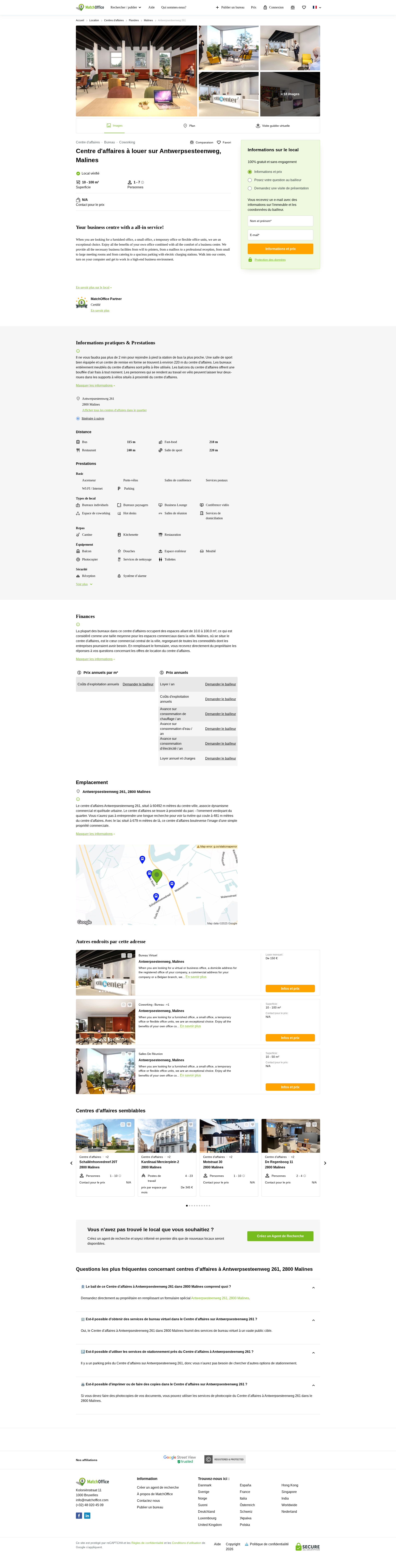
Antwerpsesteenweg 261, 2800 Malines (220, 1298)
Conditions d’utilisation (186, 1542)
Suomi (202, 1505)
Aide (151, 7)
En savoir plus (100, 310)
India (285, 1498)
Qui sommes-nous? (173, 7)
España (245, 1485)
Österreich (247, 1505)
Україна (245, 1518)
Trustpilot (247, 277)
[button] (122, 955)
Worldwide (289, 1505)
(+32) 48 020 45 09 (90, 1505)
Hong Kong (290, 1485)
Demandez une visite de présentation (281, 188)
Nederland (289, 1511)
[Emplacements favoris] (304, 7)
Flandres (134, 20)
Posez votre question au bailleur (277, 180)
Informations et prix (268, 172)
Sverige (203, 1492)
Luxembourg (207, 1518)
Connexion (276, 7)
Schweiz (246, 1511)
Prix (253, 7)
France (245, 1492)
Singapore (289, 1492)
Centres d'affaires (114, 20)
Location (94, 20)
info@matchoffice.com (92, 1500)
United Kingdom (210, 1525)
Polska (245, 1525)
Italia (243, 1498)
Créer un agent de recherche (158, 1487)
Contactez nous (148, 1500)
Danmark (204, 1485)
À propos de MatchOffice (155, 1494)
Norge (202, 1498)
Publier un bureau (232, 7)
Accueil (80, 20)
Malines (148, 20)
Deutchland (206, 1511)
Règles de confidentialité (147, 1542)
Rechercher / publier (124, 7)
